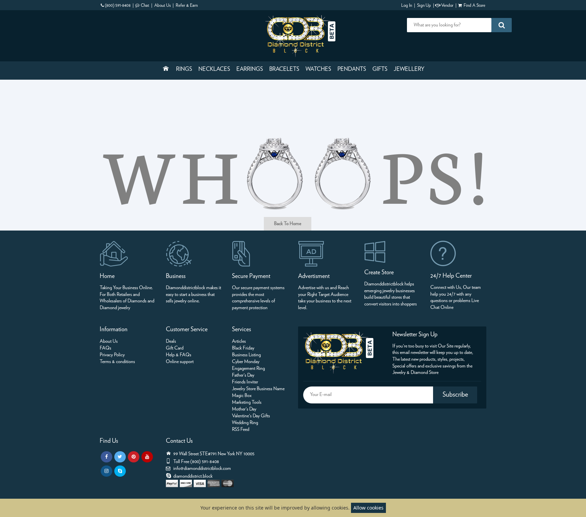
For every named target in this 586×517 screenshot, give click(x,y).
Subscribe (455, 394)
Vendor (447, 5)
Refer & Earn (187, 5)
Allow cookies (368, 507)
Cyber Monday (245, 361)
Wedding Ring (245, 422)
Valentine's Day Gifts (251, 416)
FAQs (105, 348)
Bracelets (284, 69)
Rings (184, 69)
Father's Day (243, 375)
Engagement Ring (248, 368)
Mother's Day (244, 409)
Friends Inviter (245, 382)
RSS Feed (240, 429)
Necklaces (214, 69)
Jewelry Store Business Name (258, 388)
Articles (239, 341)
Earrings (249, 69)
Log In (406, 5)
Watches (318, 69)
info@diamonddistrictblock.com (202, 468)
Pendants (351, 69)
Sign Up (424, 5)
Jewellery (409, 69)
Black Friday (243, 348)
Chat (145, 5)
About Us (162, 5)
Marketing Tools (246, 402)
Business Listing (246, 355)
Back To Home (287, 223)
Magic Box (242, 395)
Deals (171, 341)
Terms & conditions (117, 361)
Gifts (379, 69)
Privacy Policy (112, 355)
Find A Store (474, 5)
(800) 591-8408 (118, 5)
